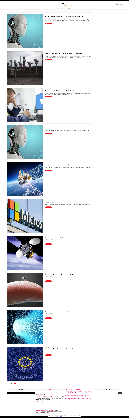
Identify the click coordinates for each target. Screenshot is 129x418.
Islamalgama (67, 394)
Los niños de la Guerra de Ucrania (40, 401)
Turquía (77, 398)
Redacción (46, 54)
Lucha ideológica (81, 394)
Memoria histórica (78, 395)
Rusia (87, 396)
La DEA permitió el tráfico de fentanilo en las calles (42, 392)
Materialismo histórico (72, 395)
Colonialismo (75, 389)
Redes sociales (70, 8)
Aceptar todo (70, 415)
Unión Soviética (89, 398)
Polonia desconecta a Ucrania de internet (55, 238)
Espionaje (91, 391)
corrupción (83, 389)
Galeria (65, 8)
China (72, 389)
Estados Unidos (67, 392)
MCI (74, 395)
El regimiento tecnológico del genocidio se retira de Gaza (59, 201)
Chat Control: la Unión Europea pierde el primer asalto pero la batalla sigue (63, 53)
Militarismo (84, 395)
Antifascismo (67, 389)
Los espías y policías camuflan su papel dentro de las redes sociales (62, 90)
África (70, 399)
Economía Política (85, 391)
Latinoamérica (75, 394)
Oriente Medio (68, 396)
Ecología (80, 391)
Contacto (61, 8)
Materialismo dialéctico (67, 395)
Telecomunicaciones (73, 398)
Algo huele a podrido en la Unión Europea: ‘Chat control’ (59, 349)
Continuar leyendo (48, 23)
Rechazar (74, 415)
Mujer (88, 395)
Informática (88, 392)
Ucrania (79, 398)
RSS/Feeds (50, 389)
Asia (70, 389)
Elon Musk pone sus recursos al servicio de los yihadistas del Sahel (61, 164)
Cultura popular (76, 391)
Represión (83, 396)
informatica (47, 15)
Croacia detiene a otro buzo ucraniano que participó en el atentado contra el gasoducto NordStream (48, 396)
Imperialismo (84, 392)
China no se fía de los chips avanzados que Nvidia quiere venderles (61, 312)
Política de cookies (61, 416)
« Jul (7, 399)
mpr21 (64, 3)
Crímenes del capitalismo (70, 391)
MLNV (87, 395)
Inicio (58, 8)
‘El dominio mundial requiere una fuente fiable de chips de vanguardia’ (62, 275)
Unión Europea (84, 398)
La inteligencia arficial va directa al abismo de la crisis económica (61, 127)
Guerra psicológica (73, 392)
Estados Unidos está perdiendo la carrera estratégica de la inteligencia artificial (64, 16)
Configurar (78, 415)
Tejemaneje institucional (68, 398)
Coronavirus (78, 389)
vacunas (66, 399)
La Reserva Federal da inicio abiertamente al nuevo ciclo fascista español (45, 410)
